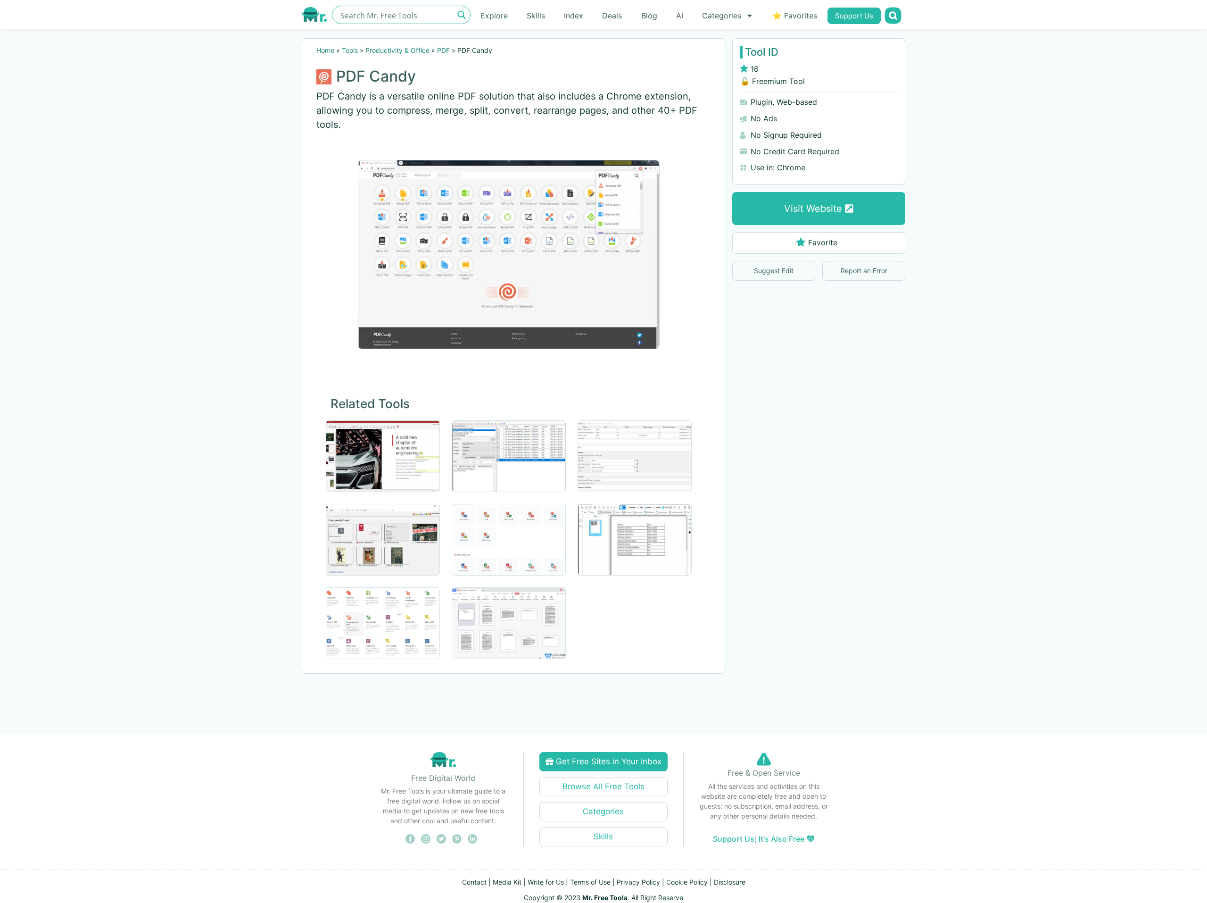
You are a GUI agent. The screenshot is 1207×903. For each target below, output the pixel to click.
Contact (474, 882)
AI (679, 15)
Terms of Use (590, 882)
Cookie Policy (687, 882)
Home (325, 50)
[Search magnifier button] (461, 15)
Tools (350, 50)
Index (573, 15)
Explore (494, 15)
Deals (612, 15)
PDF (443, 50)
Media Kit (507, 882)
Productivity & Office (397, 50)
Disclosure (729, 882)
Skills (536, 15)
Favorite (822, 242)
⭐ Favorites (794, 15)
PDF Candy (376, 76)
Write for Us (546, 882)
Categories (721, 15)
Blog (649, 15)
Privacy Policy (638, 882)
